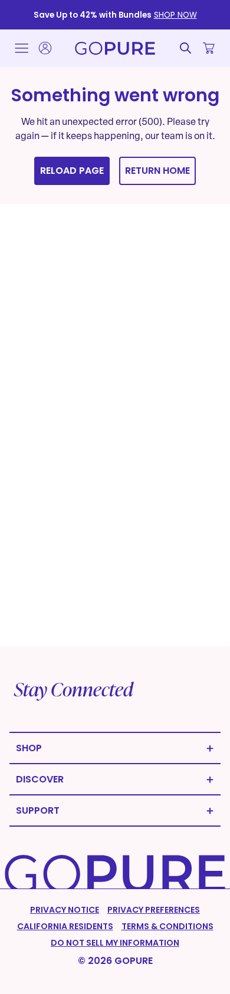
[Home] (115, 48)
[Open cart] (209, 48)
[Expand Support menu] (115, 810)
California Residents (65, 926)
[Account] (45, 48)
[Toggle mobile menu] (21, 48)
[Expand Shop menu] (115, 748)
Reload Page (72, 170)
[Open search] (185, 48)
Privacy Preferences (153, 910)
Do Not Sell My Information (115, 943)
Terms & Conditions (167, 926)
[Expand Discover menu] (115, 779)
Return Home (157, 170)
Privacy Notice (64, 910)
